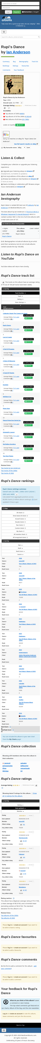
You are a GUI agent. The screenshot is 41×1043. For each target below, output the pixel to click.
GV (21, 771)
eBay (30, 176)
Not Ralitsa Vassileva (9, 444)
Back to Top (20, 1025)
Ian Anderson (18, 52)
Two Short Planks (8, 456)
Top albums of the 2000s (9, 915)
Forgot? (36, 12)
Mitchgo (6, 771)
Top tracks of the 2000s (9, 471)
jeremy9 (22, 607)
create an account (20, 925)
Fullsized (21, 854)
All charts (20, 513)
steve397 (21, 561)
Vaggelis (23, 716)
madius (21, 700)
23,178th (25, 119)
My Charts (13, 739)
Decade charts (19, 522)
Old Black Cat (7, 396)
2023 (20, 619)
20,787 (25, 890)
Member (19, 811)
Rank (19, 548)
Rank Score (19, 551)
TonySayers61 (23, 838)
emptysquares (23, 652)
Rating (19, 299)
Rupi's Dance (6, 236)
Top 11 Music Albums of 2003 (27, 563)
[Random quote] (24, 25)
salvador (21, 669)
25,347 (25, 841)
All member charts (20, 534)
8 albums (30, 205)
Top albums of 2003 (8, 918)
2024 (20, 604)
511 (24, 824)
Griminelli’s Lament (9, 432)
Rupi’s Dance (7, 325)
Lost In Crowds (7, 337)
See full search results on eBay (25, 144)
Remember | (28, 12)
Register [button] (17, 12)
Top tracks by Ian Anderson (10, 468)
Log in (5, 1014)
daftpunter (24, 766)
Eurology (5, 385)
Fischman (23, 592)
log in (10, 925)
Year (19, 545)
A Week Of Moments (9, 361)
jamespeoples (8, 766)
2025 (20, 589)
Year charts (19, 525)
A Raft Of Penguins (8, 349)
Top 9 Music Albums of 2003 (27, 624)
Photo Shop (6, 408)
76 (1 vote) (16, 317)
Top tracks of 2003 (7, 473)
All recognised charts (19, 537)
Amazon (30, 171)
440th (22, 114)
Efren (4, 768)
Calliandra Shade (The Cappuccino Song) (15, 313)
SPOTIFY (20, 125)
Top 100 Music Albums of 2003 (28, 594)
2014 (20, 713)
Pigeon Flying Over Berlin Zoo (12, 420)
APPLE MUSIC (29, 315)
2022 (20, 666)
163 (24, 857)
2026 (20, 558)
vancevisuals (25, 768)
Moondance (22, 887)
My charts (20, 531)
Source (19, 554)
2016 (20, 697)
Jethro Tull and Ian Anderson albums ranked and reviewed (27, 656)
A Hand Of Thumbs (8, 373)
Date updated (19, 808)
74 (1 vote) (16, 329)
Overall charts (19, 519)
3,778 (24, 874)
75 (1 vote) (16, 364)
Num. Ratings (19, 302)
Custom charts (19, 528)
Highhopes (22, 621)
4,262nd (28, 116)
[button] (4, 32)
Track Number (19, 293)
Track (19, 296)
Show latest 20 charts (19, 516)
